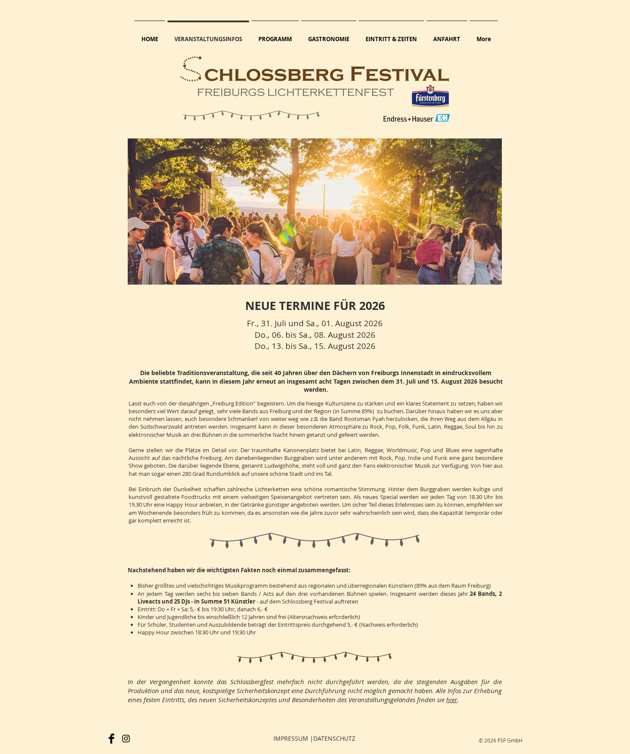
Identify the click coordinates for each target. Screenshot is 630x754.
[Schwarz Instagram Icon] (126, 738)
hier (451, 699)
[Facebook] (111, 738)
